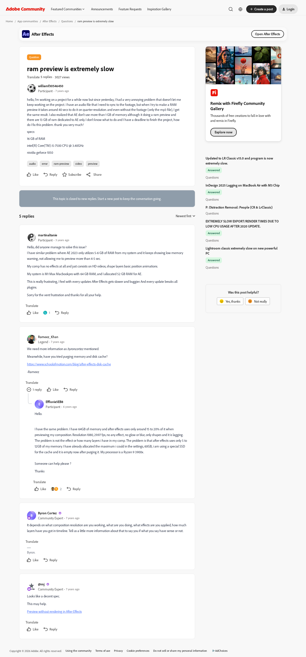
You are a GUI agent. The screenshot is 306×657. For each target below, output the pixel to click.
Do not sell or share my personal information (180, 650)
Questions (67, 21)
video (78, 163)
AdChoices (221, 650)
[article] (107, 274)
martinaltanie (47, 235)
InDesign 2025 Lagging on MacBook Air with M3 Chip (243, 185)
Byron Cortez (47, 513)
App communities (27, 21)
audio (32, 163)
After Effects (50, 21)
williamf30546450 (50, 86)
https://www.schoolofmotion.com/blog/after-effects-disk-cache (69, 364)
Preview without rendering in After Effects (54, 611)
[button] (261, 9)
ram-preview (61, 163)
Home (9, 21)
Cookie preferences (138, 650)
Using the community (79, 650)
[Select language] (240, 9)
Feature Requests (130, 9)
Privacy (118, 650)
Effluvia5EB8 (54, 402)
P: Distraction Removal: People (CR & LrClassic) (239, 207)
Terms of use (102, 650)
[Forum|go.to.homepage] (25, 9)
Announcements (102, 9)
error (45, 163)
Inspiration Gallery (159, 9)
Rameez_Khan (48, 337)
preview (93, 163)
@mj (41, 584)
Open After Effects (267, 34)
